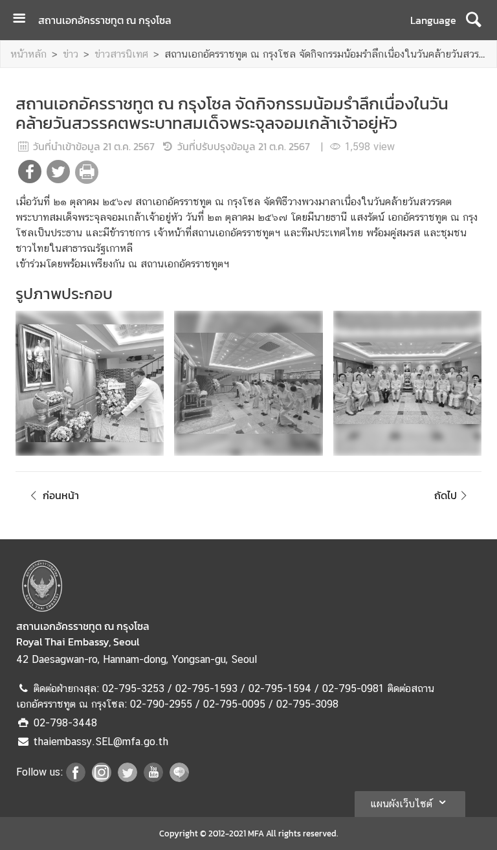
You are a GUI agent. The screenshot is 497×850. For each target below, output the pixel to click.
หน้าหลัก (28, 54)
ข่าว (70, 54)
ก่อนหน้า (61, 495)
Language (433, 20)
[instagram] (102, 778)
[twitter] (127, 778)
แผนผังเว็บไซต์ (401, 804)
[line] (179, 778)
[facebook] (76, 778)
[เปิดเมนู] (24, 19)
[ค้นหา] (473, 20)
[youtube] (153, 778)
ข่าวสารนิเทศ (121, 54)
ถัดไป (445, 495)
